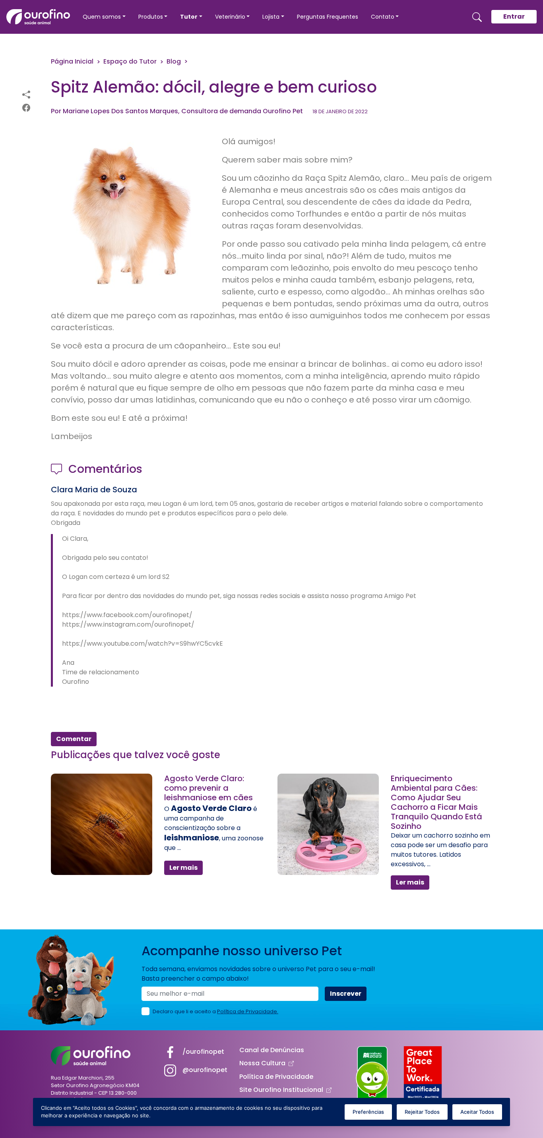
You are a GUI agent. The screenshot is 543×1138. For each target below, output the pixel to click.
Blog (174, 61)
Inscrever (345, 993)
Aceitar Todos (477, 1112)
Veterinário (230, 17)
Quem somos (102, 17)
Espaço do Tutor (130, 61)
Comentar (73, 738)
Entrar (514, 16)
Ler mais (183, 867)
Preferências (368, 1112)
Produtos (150, 17)
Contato (382, 17)
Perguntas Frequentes (327, 17)
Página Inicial (72, 61)
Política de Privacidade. (247, 1011)
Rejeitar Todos (422, 1112)
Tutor (189, 17)
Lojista (270, 17)
